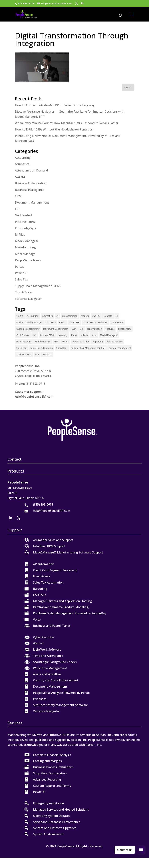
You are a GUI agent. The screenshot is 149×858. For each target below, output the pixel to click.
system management (120, 348)
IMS (35, 335)
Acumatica (22, 164)
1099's (19, 315)
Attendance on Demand (31, 170)
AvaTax (96, 315)
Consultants (117, 322)
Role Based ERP (115, 341)
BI (117, 315)
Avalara (20, 177)
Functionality (124, 328)
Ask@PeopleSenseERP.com (34, 397)
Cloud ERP (74, 322)
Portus (19, 267)
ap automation (69, 315)
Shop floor (61, 348)
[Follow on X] (18, 518)
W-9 (37, 354)
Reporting (98, 341)
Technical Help (23, 354)
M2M (94, 335)
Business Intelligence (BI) (29, 322)
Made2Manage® (26, 241)
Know (74, 335)
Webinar (47, 354)
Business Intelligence (29, 190)
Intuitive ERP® (25, 222)
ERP (17, 209)
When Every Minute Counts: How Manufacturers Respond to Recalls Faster (66, 123)
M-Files (20, 235)
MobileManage (25, 254)
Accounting (23, 158)
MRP (56, 341)
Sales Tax (21, 279)
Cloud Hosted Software (95, 322)
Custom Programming (28, 328)
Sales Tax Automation (41, 348)
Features (110, 328)
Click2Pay (51, 322)
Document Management (32, 202)
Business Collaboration (31, 183)
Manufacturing (25, 247)
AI (58, 315)
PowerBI (21, 273)
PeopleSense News (28, 260)
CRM (18, 196)
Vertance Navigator (28, 299)
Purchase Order (81, 341)
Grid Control (23, 215)
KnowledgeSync (26, 228)
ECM (74, 328)
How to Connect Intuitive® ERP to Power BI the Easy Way (54, 105)
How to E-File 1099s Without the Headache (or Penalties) (54, 129)
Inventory (63, 335)
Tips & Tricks (24, 292)
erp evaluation (94, 328)
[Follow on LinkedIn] (10, 518)
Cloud (62, 322)
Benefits (108, 315)
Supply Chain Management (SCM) (38, 286)
